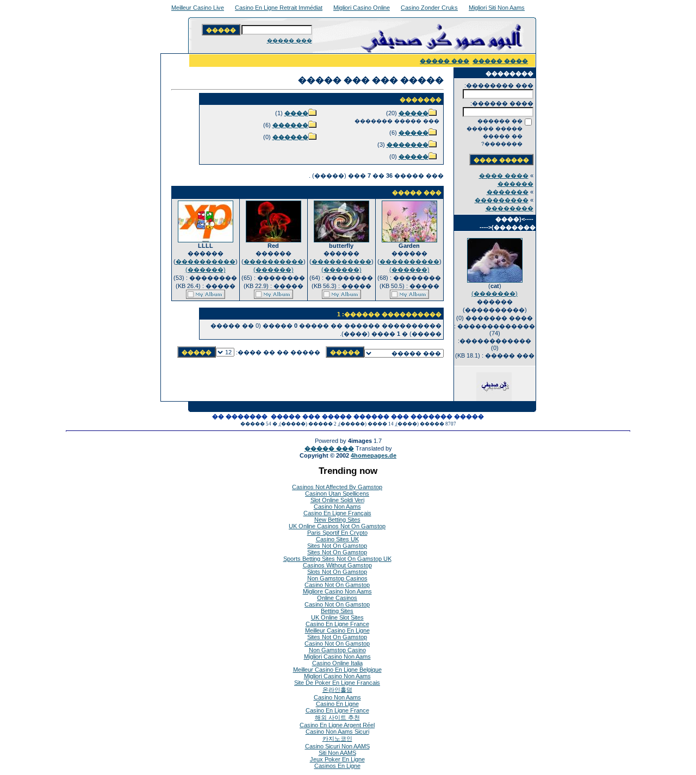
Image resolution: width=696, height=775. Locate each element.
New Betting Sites (337, 519)
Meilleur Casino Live (197, 7)
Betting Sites (337, 611)
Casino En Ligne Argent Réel (337, 725)
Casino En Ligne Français (337, 513)
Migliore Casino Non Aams (337, 591)
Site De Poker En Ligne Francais (337, 682)
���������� (409, 261)
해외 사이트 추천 (337, 717)
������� (508, 192)
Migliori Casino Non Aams (337, 656)
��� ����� (289, 40)
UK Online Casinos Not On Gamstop (337, 526)
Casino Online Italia (337, 663)
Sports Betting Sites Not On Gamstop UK (337, 558)
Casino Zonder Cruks (429, 7)
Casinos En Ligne (337, 765)
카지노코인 (337, 738)
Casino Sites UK (337, 539)
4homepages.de (373, 455)
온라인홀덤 (337, 689)
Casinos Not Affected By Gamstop (337, 487)
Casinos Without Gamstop (337, 565)
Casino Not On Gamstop (337, 585)
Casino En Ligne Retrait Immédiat (278, 7)
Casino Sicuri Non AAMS (337, 746)
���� (296, 113)
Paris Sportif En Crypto (337, 532)
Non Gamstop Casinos (337, 578)
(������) (409, 269)
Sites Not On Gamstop (337, 545)
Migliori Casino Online (361, 7)
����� (413, 113)
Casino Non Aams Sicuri (337, 731)
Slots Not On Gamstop (337, 571)
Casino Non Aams (337, 506)
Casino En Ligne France (337, 624)
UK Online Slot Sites (337, 617)
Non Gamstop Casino (337, 650)
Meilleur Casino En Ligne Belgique (337, 669)
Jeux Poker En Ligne (337, 759)
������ (290, 125)
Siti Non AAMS (337, 752)
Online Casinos (337, 598)
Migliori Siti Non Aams (497, 7)
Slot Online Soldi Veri (337, 500)
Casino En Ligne (337, 704)
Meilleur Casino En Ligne (337, 630)
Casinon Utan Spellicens (337, 493)
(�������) (494, 293)
